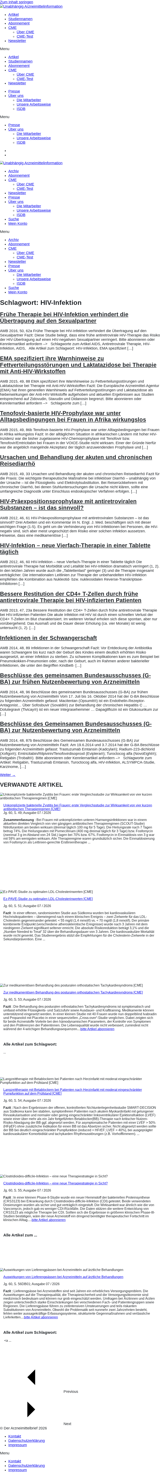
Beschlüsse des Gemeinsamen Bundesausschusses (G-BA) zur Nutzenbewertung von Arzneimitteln (76, 727)
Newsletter (17, 41)
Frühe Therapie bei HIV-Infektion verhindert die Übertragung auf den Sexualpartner (64, 317)
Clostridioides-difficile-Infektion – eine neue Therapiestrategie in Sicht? (55, 1183)
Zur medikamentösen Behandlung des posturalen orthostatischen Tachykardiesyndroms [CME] (73, 992)
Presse (14, 91)
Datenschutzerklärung (26, 1441)
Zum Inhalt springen (16, 2)
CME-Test (25, 36)
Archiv (13, 171)
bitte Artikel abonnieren (97, 1029)
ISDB (21, 109)
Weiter (8, 775)
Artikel (13, 14)
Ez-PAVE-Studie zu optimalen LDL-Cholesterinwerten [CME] (48, 899)
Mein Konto (17, 223)
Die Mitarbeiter (29, 100)
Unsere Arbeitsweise (34, 104)
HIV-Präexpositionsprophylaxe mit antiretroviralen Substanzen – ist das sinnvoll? (68, 504)
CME (12, 28)
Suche (13, 219)
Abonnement (19, 23)
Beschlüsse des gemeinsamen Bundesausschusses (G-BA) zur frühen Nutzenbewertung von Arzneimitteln (75, 678)
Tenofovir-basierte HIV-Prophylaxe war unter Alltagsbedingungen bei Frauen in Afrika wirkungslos (73, 416)
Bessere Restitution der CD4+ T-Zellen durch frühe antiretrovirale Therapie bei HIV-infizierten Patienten (70, 597)
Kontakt (14, 1436)
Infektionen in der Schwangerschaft (48, 638)
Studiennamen (20, 19)
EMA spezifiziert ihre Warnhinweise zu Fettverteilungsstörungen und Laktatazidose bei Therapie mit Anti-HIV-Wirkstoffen (78, 365)
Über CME (25, 32)
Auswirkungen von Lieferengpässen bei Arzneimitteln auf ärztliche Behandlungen (63, 1277)
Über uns (16, 96)
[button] (80, 49)
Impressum (17, 1445)
